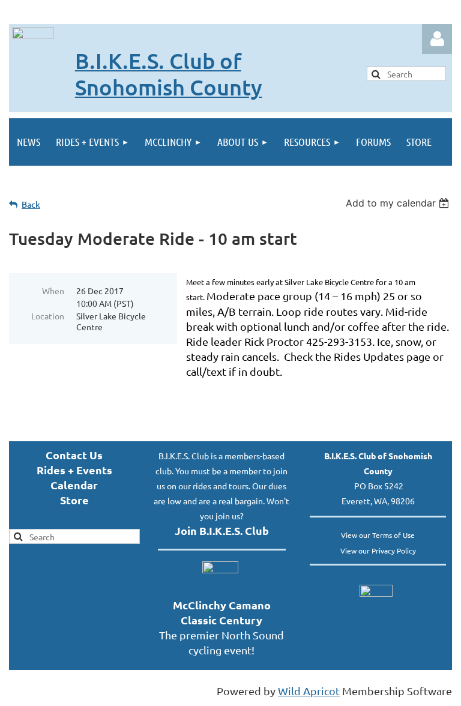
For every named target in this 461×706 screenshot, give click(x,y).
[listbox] (399, 203)
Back (31, 204)
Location (47, 315)
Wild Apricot (309, 690)
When (53, 290)
